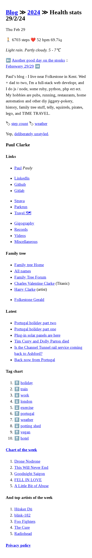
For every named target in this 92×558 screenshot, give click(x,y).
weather (41, 123)
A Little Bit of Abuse (31, 486)
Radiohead (23, 533)
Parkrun (20, 207)
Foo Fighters (24, 521)
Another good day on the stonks (38, 60)
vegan (25, 432)
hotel (25, 438)
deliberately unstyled (31, 134)
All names (22, 271)
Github (20, 184)
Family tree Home (29, 265)
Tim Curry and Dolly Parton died (41, 341)
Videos (20, 235)
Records (21, 229)
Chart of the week (21, 450)
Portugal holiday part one (35, 329)
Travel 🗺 (22, 213)
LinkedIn (22, 178)
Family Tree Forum (30, 277)
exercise (27, 407)
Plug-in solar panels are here (37, 335)
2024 (33, 12)
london (26, 401)
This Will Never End (31, 467)
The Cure (22, 527)
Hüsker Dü (23, 509)
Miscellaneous (25, 241)
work (25, 395)
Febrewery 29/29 (20, 66)
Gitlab (19, 190)
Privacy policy (18, 545)
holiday (27, 383)
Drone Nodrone (27, 461)
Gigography (24, 223)
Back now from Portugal (34, 359)
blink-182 (22, 515)
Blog (12, 12)
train (24, 389)
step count (19, 123)
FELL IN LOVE (28, 480)
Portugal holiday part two (35, 323)
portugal (27, 413)
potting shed (31, 426)
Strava (19, 201)
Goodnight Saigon (29, 473)
